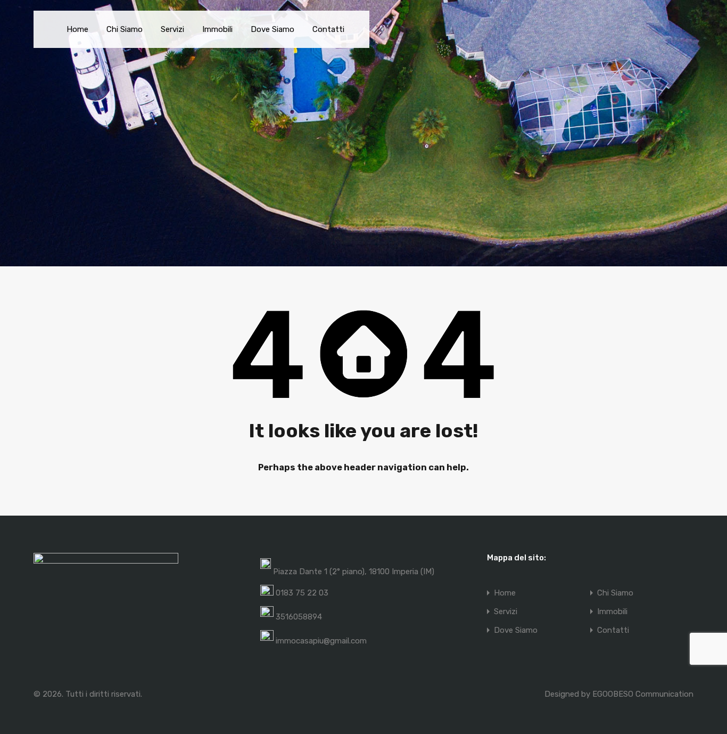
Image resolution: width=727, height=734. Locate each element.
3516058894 (299, 617)
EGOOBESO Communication (642, 694)
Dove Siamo (272, 29)
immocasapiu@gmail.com (321, 641)
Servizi (172, 29)
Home (77, 29)
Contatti (328, 29)
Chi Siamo (124, 29)
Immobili (217, 29)
